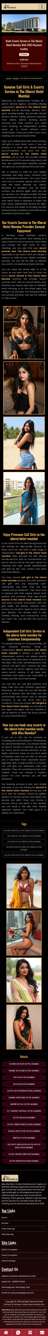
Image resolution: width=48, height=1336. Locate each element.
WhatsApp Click (22, 1287)
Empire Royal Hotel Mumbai (24, 1104)
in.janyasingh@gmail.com (22, 1292)
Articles (5, 1223)
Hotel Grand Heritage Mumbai (24, 1154)
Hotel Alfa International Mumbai (24, 1090)
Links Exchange (8, 1260)
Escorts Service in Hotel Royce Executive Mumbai (24, 1146)
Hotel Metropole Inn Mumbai (24, 1160)
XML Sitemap (8, 1234)
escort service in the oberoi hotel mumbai (24, 855)
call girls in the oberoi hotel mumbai (24, 836)
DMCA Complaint (10, 1249)
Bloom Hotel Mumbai (24, 1084)
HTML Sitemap (8, 1228)
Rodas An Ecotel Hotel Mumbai (24, 1131)
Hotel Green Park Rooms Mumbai (24, 1124)
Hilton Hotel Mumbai (24, 1077)
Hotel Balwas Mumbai (24, 1117)
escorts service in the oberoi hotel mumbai (24, 830)
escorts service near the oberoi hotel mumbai (24, 848)
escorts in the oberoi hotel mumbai (24, 841)
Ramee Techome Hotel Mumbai (24, 1070)
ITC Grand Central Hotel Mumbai (24, 1111)
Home (8, 78)
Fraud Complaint (9, 1255)
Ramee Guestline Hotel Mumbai (24, 1097)
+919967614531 (18, 1281)
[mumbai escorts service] (10, 6)
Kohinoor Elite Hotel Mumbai (24, 1063)
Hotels (15, 78)
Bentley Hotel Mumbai (24, 1137)
